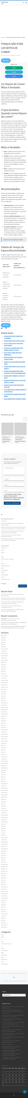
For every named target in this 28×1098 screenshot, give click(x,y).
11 (6, 1075)
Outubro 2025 (4, 658)
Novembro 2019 (4, 817)
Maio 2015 (3, 918)
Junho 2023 (3, 720)
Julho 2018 (3, 853)
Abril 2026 (3, 644)
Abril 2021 (3, 779)
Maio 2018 (3, 857)
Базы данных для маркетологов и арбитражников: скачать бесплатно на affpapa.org (12, 539)
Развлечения (4, 575)
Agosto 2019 (3, 824)
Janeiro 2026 (4, 651)
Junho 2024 (3, 693)
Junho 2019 (3, 828)
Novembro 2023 (4, 709)
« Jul (3, 1086)
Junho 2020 (3, 801)
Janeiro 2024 (4, 705)
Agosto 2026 (3, 635)
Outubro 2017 (4, 869)
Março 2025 (3, 673)
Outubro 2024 (4, 685)
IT (1, 554)
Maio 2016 (3, 907)
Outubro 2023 (4, 711)
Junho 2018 (3, 855)
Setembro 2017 (4, 871)
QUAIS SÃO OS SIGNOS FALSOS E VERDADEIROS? (6, 439)
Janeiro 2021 (4, 786)
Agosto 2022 (3, 743)
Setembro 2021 (4, 768)
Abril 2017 (3, 882)
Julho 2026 (3, 637)
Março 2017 (3, 884)
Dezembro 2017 (4, 864)
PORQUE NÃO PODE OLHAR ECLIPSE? (14, 341)
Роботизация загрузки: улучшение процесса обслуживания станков (11, 535)
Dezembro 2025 (4, 653)
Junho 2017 (3, 878)
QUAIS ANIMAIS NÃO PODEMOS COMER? (15, 399)
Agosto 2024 (3, 689)
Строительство (5, 579)
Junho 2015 (3, 916)
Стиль (2, 577)
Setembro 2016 (4, 898)
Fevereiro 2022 (4, 756)
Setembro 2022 (4, 741)
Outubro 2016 (4, 896)
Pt (1, 561)
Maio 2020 (3, 803)
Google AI (14, 76)
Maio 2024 (3, 696)
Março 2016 (3, 911)
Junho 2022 (3, 747)
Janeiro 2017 (4, 889)
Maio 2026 (3, 642)
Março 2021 (3, 781)
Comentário (9, 468)
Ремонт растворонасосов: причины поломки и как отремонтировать (13, 1038)
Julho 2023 (3, 718)
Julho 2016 (3, 902)
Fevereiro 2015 (4, 925)
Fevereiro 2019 (4, 837)
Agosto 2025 (3, 662)
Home (2, 37)
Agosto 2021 (3, 770)
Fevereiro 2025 (4, 676)
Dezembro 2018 (4, 842)
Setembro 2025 (4, 660)
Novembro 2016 (4, 893)
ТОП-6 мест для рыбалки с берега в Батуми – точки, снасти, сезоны (13, 1027)
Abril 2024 (3, 698)
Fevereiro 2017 (4, 887)
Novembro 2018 (4, 844)
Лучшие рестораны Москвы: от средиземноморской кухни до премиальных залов (13, 1034)
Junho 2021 (3, 774)
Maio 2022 (3, 750)
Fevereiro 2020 (4, 810)
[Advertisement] (14, 20)
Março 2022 (3, 754)
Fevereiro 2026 (4, 649)
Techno (3, 563)
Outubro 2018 (4, 846)
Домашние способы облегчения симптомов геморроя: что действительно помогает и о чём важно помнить (13, 528)
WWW (2, 568)
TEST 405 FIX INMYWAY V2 (7, 1044)
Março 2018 (3, 862)
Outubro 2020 (4, 792)
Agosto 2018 (3, 851)
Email (6, 485)
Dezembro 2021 (4, 761)
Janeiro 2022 (4, 759)
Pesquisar (4, 583)
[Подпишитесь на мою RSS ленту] (1, 514)
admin (2, 622)
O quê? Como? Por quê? (7, 559)
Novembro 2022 (4, 736)
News (2, 557)
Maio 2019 (3, 830)
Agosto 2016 (3, 900)
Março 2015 (3, 922)
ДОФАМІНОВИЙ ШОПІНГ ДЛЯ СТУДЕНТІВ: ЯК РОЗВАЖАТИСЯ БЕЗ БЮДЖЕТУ (11, 1047)
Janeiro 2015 (4, 927)
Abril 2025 (3, 671)
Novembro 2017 (4, 866)
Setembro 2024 (4, 687)
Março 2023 (3, 727)
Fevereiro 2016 (4, 913)
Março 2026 (3, 646)
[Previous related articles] (21, 419)
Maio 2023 (3, 723)
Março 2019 (3, 835)
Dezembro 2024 (4, 680)
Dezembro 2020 (4, 788)
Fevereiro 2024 (4, 702)
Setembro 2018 (4, 848)
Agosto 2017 (3, 873)
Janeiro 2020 (4, 812)
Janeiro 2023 (4, 732)
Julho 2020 (3, 799)
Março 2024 (3, 700)
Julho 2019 (3, 826)
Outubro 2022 (4, 738)
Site (5, 490)
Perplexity (14, 72)
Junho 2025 (3, 667)
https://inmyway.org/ (5, 626)
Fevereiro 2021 (4, 783)
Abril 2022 (3, 752)
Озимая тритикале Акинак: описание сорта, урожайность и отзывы (11, 1041)
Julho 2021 (3, 772)
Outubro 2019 (4, 819)
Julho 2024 (3, 691)
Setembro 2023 (4, 714)
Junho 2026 (3, 640)
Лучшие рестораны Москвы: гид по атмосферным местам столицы (12, 524)
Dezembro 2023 (4, 707)
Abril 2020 (3, 806)
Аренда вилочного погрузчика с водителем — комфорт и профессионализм (12, 1030)
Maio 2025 (3, 669)
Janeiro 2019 (4, 839)
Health (3, 552)
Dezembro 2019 (4, 815)
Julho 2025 (3, 664)
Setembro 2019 (4, 821)
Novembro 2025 (4, 655)
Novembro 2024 (4, 682)
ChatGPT (14, 67)
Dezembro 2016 (4, 891)
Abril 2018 (3, 860)
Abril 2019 (3, 833)
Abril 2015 (3, 920)
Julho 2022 (3, 745)
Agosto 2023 (3, 716)
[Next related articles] (25, 419)
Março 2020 (3, 808)
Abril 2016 (3, 909)
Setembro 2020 (4, 794)
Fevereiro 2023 (4, 729)
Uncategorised (5, 566)
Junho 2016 (3, 904)
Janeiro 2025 (4, 678)
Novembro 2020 (4, 790)
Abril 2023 (3, 725)
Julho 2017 (3, 875)
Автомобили (4, 570)
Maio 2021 (3, 777)
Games (2, 550)
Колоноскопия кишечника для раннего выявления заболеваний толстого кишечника (12, 531)
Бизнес (3, 572)
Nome (6, 479)
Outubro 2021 (4, 765)
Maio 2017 (3, 880)
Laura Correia (5, 55)
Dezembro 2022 (4, 734)
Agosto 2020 (3, 797)
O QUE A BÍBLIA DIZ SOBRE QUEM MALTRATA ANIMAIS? (20, 439)
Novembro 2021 (4, 763)
